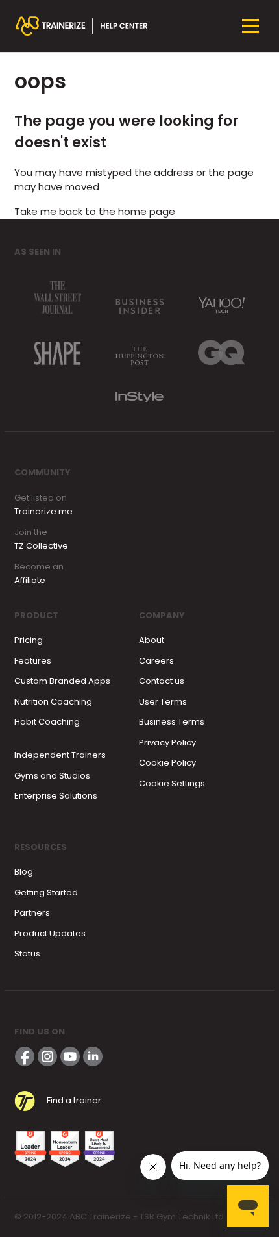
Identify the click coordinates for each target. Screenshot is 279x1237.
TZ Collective (41, 546)
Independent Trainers (60, 755)
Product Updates (50, 933)
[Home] (82, 26)
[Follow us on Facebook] (24, 1056)
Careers (156, 661)
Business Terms (171, 722)
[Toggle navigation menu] (250, 26)
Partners (32, 912)
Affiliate (29, 580)
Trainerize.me (43, 511)
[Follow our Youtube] (70, 1056)
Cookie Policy (167, 762)
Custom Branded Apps (62, 681)
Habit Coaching (47, 722)
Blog (23, 872)
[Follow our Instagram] (47, 1056)
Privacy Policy (167, 742)
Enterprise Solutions (55, 796)
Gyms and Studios (52, 775)
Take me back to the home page (94, 211)
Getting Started (46, 892)
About (151, 640)
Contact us (161, 681)
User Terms (163, 701)
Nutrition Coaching (53, 701)
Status (27, 953)
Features (32, 661)
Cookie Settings (172, 783)
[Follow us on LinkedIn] (92, 1056)
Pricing (28, 640)
